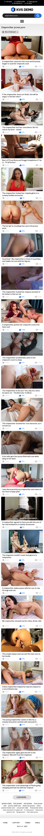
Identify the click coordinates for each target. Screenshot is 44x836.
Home (5, 823)
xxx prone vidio (22, 808)
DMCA (37, 823)
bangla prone (20, 812)
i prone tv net (10, 812)
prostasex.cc (18, 3)
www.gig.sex (33, 1)
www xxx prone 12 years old (12, 810)
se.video (29, 3)
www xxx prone (29, 806)
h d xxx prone (29, 810)
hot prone (17, 803)
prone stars (7, 803)
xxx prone (28, 803)
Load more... (22, 797)
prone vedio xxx (14, 806)
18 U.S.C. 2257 (22, 826)
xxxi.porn (9, 1)
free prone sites (36, 808)
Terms (27, 823)
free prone (39, 810)
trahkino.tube (20, 1)
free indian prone (32, 812)
